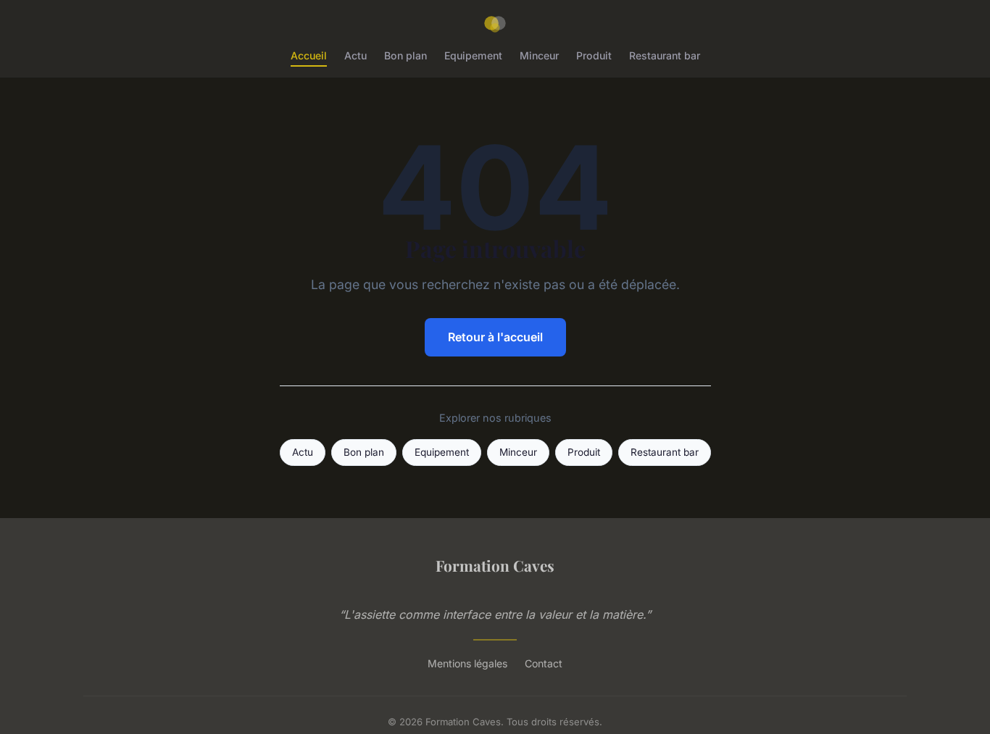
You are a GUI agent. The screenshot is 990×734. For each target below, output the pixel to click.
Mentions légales (467, 663)
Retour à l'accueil (495, 337)
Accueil (309, 55)
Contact (543, 663)
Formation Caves (495, 565)
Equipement (473, 55)
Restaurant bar (664, 55)
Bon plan (405, 55)
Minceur (539, 55)
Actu (355, 55)
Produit (594, 55)
